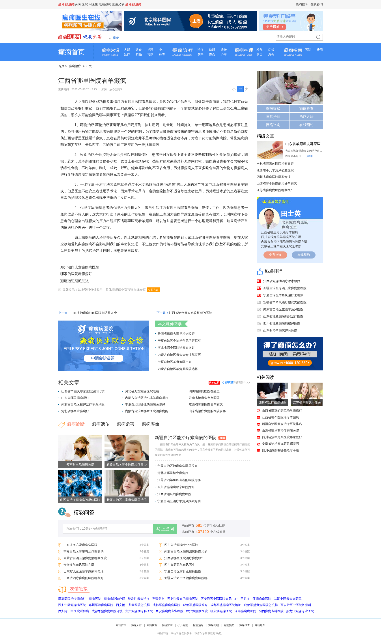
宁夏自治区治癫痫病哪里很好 (177, 466)
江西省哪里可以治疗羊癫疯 (279, 232)
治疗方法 (306, 117)
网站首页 (121, 625)
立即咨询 (153, 289)
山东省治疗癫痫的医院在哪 (207, 411)
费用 (320, 49)
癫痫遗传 (101, 424)
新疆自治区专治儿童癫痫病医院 (284, 288)
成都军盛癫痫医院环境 (107, 611)
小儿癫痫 (182, 625)
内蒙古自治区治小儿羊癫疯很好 (146, 398)
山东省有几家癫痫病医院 (80, 545)
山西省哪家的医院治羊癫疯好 (282, 410)
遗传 (224, 49)
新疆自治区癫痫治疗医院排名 (282, 424)
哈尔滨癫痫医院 (221, 611)
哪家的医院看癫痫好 (76, 274)
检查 (162, 54)
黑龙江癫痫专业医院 (300, 611)
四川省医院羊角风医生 (179, 564)
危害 (200, 54)
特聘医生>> (236, 382)
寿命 (212, 54)
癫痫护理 (167, 625)
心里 (224, 54)
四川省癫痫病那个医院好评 (175, 487)
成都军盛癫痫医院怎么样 (261, 605)
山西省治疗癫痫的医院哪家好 (84, 578)
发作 (259, 49)
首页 (61, 66)
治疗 (127, 54)
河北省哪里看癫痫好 (75, 411)
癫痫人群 (136, 625)
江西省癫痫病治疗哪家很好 (281, 281)
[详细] (309, 156)
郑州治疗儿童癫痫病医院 (79, 267)
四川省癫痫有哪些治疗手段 (280, 450)
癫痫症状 (273, 108)
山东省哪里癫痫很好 (75, 398)
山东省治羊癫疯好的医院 (280, 330)
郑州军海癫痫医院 (101, 605)
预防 (150, 54)
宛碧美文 (158, 598)
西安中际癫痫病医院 (72, 605)
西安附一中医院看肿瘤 (73, 611)
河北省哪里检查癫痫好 (172, 473)
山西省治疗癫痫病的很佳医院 (80, 500)
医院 (85, 4)
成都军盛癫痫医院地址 (225, 605)
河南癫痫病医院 (245, 611)
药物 (139, 54)
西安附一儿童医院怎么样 (133, 605)
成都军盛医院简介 (195, 605)
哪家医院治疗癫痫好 (72, 598)
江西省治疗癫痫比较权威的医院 (190, 313)
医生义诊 (118, 4)
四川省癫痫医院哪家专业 (274, 177)
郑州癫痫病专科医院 (139, 611)
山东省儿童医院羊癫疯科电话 (84, 571)
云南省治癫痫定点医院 (204, 398)
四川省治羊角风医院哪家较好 (282, 437)
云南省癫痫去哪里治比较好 (176, 333)
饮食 (139, 49)
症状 (271, 49)
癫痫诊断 (76, 424)
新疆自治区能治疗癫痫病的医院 (186, 437)
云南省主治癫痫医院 (80, 464)
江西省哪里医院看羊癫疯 (206, 404)
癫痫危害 (125, 424)
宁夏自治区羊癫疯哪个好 (175, 362)
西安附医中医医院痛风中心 (219, 598)
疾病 (78, 4)
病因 (259, 54)
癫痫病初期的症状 (74, 280)
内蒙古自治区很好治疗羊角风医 (83, 404)
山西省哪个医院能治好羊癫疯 (277, 183)
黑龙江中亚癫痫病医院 (255, 598)
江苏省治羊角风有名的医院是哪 (179, 480)
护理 (150, 49)
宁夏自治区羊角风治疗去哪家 (283, 295)
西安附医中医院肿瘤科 (295, 605)
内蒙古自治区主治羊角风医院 (283, 309)
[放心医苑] (80, 36)
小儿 (162, 49)
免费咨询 (275, 255)
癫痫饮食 (152, 625)
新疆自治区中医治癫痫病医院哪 (185, 578)
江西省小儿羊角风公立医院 (275, 170)
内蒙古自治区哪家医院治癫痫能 (146, 411)
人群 (127, 49)
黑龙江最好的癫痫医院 (182, 598)
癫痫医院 (95, 598)
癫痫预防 (229, 625)
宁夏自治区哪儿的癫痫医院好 (145, 404)
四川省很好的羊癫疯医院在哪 (281, 237)
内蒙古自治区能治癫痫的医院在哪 (284, 241)
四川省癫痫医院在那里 (204, 391)
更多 (116, 37)
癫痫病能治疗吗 (114, 598)
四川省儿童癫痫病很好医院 (281, 323)
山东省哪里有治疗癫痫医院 (280, 430)
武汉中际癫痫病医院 (288, 598)
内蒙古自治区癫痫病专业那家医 (179, 355)
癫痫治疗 (75, 66)
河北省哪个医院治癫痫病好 (176, 347)
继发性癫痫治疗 (138, 598)
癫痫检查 (306, 108)
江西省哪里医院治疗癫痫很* (183, 558)
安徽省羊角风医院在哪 (79, 564)
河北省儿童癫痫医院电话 (142, 391)
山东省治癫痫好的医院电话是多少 (94, 313)
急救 (271, 54)
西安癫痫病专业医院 (169, 611)
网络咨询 (273, 125)
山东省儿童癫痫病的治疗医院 (283, 316)
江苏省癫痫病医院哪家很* (274, 190)
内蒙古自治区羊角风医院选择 (178, 369)
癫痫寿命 (150, 424)
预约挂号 (302, 4)
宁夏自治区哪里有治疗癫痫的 (84, 551)
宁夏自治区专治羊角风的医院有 (179, 340)
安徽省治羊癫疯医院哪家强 (280, 443)
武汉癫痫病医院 (197, 611)
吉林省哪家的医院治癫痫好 (275, 163)
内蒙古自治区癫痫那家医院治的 (185, 551)
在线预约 (306, 125)
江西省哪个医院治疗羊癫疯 (280, 417)
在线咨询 (316, 4)
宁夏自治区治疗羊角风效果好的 (179, 501)
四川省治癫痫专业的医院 (181, 545)
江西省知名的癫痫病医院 (174, 494)
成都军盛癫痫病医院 (166, 605)
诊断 (212, 49)
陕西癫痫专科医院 (271, 611)
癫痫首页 (71, 52)
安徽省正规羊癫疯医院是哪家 (281, 246)
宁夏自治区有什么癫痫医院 (182, 571)
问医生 (93, 4)
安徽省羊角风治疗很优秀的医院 (284, 302)
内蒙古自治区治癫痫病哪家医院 (85, 558)
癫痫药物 (213, 625)
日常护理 (273, 117)
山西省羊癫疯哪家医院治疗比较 (83, 391)
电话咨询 (105, 4)
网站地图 (260, 625)
